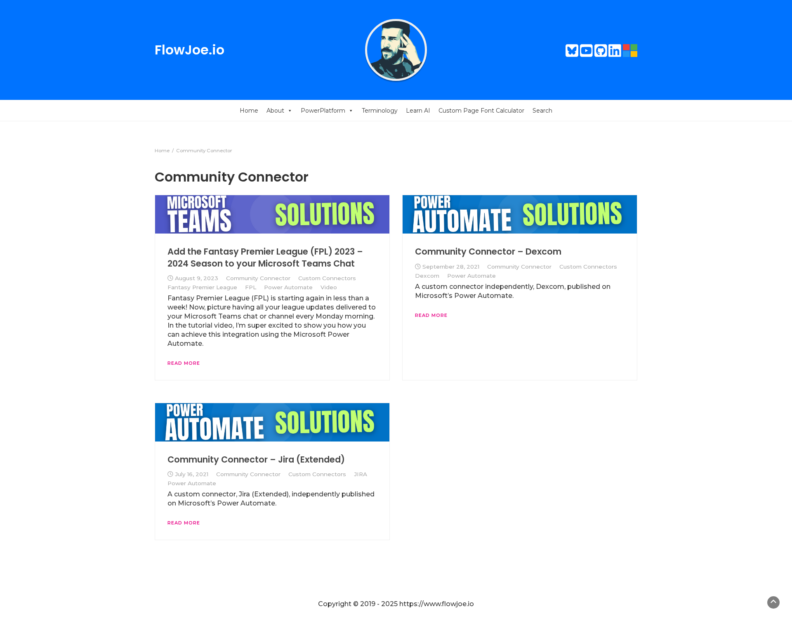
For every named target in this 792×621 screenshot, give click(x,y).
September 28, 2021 (450, 266)
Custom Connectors (327, 278)
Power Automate (288, 287)
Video (329, 287)
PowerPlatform (323, 110)
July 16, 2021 (191, 474)
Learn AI (418, 110)
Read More (183, 363)
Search (542, 110)
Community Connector (258, 278)
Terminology (380, 110)
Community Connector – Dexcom (488, 251)
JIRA (360, 474)
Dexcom (427, 275)
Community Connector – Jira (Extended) (256, 459)
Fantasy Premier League (202, 287)
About (275, 110)
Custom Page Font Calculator (481, 110)
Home (249, 110)
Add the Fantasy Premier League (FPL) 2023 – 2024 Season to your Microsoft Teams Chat (265, 257)
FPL (250, 287)
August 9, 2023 (196, 278)
